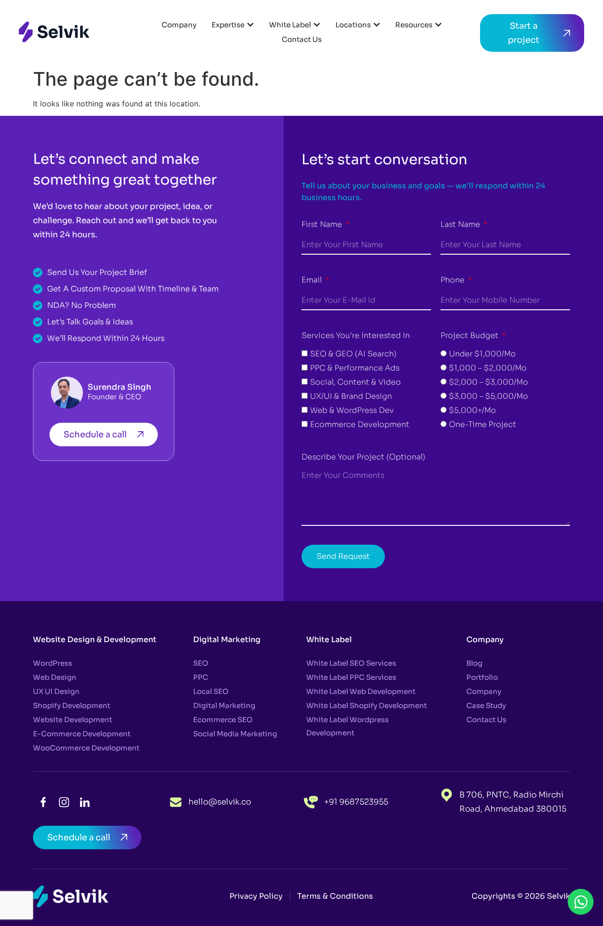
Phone (453, 280)
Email (313, 280)
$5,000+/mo (472, 410)
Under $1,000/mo (482, 354)
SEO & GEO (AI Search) (353, 354)
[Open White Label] (316, 24)
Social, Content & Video (355, 382)
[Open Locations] (376, 24)
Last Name (461, 224)
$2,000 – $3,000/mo (488, 382)
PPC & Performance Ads (354, 368)
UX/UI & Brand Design (351, 396)
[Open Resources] (438, 24)
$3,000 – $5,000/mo (488, 396)
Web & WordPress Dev (352, 410)
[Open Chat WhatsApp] (581, 902)
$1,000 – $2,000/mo (488, 368)
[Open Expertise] (250, 24)
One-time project (482, 424)
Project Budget (470, 335)
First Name (323, 224)
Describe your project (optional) (363, 457)
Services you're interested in (356, 335)
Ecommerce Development (359, 424)
